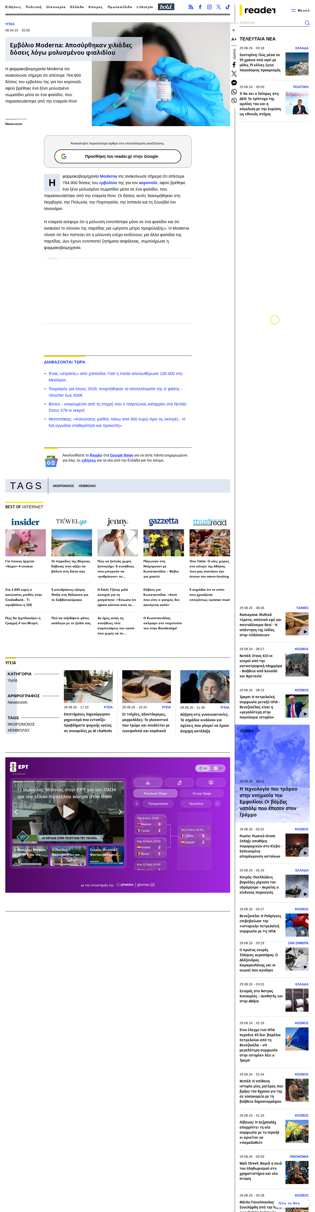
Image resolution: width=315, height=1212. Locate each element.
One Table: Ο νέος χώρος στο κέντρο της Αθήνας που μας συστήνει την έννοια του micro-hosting (209, 568)
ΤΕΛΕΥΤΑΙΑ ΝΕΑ (258, 38)
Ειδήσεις (13, 7)
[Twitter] (218, 7)
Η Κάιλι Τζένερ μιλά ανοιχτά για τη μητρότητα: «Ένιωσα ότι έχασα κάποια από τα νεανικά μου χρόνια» (117, 597)
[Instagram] (209, 7)
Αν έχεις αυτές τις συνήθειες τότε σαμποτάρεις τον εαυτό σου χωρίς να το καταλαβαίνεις (116, 626)
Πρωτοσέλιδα (120, 7)
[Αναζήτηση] (307, 23)
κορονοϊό (148, 182)
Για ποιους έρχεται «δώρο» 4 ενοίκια (19, 563)
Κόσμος (96, 7)
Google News (121, 455)
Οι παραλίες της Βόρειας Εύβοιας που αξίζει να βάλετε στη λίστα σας (70, 566)
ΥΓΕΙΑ (10, 24)
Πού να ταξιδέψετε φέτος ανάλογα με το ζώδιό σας (71, 620)
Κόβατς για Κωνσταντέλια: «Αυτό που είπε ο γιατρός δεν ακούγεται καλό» (161, 597)
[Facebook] (200, 7)
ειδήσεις (89, 460)
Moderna (109, 176)
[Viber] (234, 101)
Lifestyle (145, 7)
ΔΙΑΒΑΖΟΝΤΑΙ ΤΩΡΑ (65, 362)
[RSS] (191, 7)
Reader (96, 455)
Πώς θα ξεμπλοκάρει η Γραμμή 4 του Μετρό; (23, 620)
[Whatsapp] (234, 91)
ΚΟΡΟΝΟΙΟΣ (64, 486)
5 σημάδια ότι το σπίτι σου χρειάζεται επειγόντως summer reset (210, 595)
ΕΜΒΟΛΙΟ (88, 486)
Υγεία (12, 680)
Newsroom (17, 702)
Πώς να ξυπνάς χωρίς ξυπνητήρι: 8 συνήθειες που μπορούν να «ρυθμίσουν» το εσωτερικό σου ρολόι (116, 569)
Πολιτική (34, 7)
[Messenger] (234, 82)
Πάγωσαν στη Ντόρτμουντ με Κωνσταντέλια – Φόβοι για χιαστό (161, 568)
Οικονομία (56, 7)
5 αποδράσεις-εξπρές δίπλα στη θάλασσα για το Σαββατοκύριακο (69, 595)
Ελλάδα (77, 7)
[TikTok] (228, 7)
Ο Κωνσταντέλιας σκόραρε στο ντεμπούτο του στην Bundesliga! (162, 623)
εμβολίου (108, 182)
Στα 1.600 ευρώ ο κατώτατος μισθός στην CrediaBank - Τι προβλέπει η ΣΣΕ (23, 597)
